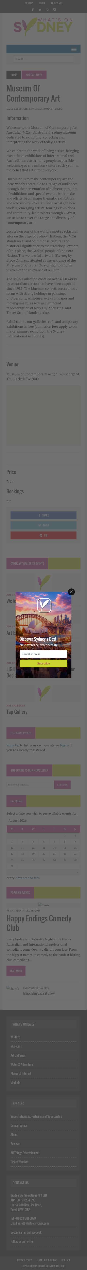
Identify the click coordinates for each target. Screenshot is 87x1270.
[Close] (71, 591)
